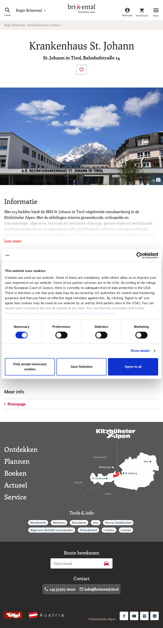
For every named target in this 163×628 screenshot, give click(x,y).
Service (15, 496)
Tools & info (81, 512)
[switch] (61, 335)
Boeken (15, 472)
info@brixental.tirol (98, 589)
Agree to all (133, 367)
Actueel (15, 484)
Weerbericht (38, 523)
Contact (126, 530)
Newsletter (79, 523)
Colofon (109, 530)
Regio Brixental (31, 10)
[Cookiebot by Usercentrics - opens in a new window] (139, 255)
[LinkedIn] (154, 616)
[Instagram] (144, 616)
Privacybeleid (88, 530)
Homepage (16, 403)
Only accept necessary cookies (30, 366)
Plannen (17, 461)
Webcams (59, 523)
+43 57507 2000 (59, 589)
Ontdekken (21, 449)
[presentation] (81, 70)
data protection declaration (93, 313)
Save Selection (82, 367)
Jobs (95, 523)
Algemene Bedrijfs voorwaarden (51, 530)
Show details (140, 350)
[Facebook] (124, 616)
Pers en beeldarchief (118, 523)
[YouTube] (134, 616)
